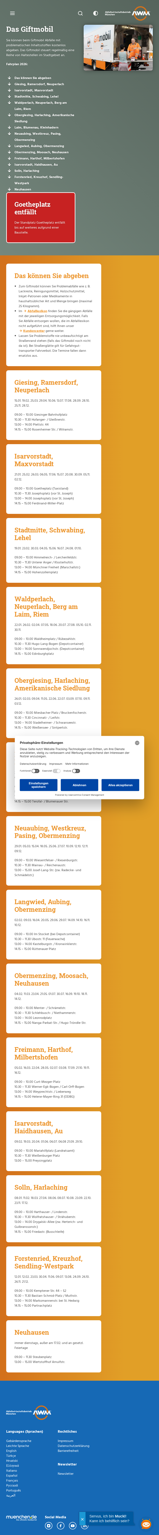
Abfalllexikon (37, 310)
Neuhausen (22, 189)
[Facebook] (61, 1526)
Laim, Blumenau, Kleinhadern (36, 127)
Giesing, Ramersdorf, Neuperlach (39, 83)
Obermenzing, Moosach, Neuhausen (41, 152)
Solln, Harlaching (26, 170)
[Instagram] (49, 1526)
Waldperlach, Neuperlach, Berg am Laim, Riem (40, 105)
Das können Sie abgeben (32, 77)
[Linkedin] (85, 1526)
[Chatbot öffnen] (146, 1524)
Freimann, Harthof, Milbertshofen (39, 158)
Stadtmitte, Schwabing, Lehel (36, 96)
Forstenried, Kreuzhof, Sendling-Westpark (38, 179)
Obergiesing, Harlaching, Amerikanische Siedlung (44, 118)
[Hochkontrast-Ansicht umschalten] (95, 13)
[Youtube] (73, 1526)
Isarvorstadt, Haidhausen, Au (36, 164)
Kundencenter (34, 330)
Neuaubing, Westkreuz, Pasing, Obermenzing (37, 136)
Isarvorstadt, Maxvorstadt (33, 90)
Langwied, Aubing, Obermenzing (39, 145)
